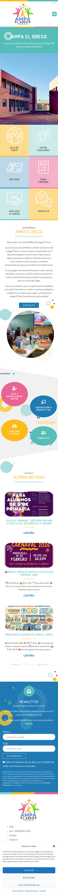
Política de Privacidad (31, 891)
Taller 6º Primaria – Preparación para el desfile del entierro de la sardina (29, 522)
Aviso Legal (42, 891)
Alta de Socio (14, 149)
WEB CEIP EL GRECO (14, 212)
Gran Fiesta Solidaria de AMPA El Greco (29, 634)
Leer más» (29, 532)
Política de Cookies (17, 891)
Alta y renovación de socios (14, 396)
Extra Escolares (43, 149)
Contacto (43, 438)
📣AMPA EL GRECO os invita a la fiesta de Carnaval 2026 (29, 573)
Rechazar (29, 877)
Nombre (6, 731)
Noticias (14, 179)
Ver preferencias (29, 885)
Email (5, 743)
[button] (54, 846)
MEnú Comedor (43, 180)
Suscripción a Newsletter (43, 408)
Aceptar (29, 870)
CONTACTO (43, 211)
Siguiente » (42, 664)
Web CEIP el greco (14, 432)
